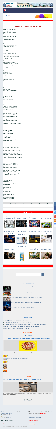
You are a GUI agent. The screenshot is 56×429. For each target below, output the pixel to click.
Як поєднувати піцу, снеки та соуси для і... (16, 361)
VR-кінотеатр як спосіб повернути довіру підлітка (22, 307)
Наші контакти (4, 411)
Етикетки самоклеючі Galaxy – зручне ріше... (46, 232)
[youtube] (4, 423)
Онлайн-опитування (33, 416)
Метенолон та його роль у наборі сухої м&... (22, 217)
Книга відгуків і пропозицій (35, 417)
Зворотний (5, 416)
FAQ (30, 419)
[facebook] (2, 423)
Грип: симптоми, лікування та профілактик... (22, 233)
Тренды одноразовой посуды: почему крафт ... (18, 358)
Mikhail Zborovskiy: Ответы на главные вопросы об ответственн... (26, 302)
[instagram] (5, 423)
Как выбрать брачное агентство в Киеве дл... (46, 248)
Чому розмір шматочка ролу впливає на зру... (17, 370)
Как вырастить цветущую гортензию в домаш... (46, 218)
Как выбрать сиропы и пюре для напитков (17, 364)
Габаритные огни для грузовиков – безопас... (34, 232)
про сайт (9, 417)
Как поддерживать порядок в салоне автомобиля (23, 286)
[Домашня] (4, 11)
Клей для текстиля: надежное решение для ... (22, 248)
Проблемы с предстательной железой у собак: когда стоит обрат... (26, 297)
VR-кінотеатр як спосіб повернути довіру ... (9, 232)
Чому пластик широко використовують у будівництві (23, 292)
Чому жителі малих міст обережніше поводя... (10, 248)
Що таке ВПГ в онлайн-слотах (34, 217)
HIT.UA (30, 423)
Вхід (31, 400)
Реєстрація (26, 400)
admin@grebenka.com (7, 413)
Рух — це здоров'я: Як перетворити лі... (34, 248)
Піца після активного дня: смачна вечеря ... (17, 368)
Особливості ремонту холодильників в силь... (9, 217)
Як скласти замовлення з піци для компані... (17, 355)
